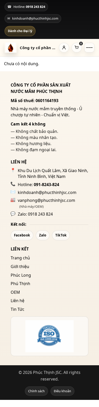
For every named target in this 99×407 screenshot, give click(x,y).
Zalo (42, 235)
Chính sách (36, 391)
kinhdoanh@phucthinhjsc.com (47, 192)
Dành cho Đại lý (20, 31)
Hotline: (38, 184)
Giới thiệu (20, 266)
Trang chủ (20, 258)
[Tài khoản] (64, 47)
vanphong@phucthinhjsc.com (46, 200)
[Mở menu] (89, 47)
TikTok (61, 235)
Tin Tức (17, 309)
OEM (15, 292)
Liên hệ (17, 300)
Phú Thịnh (20, 283)
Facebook (22, 235)
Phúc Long (21, 275)
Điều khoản (62, 391)
